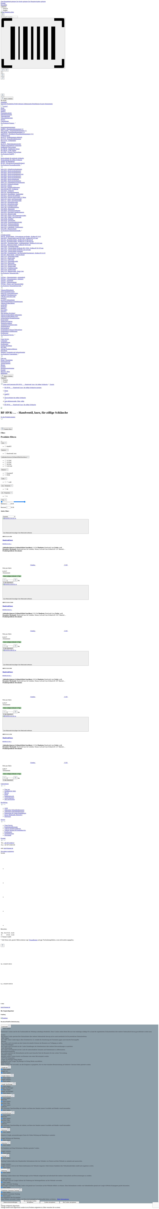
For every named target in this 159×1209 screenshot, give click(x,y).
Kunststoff (10, 473)
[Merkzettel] (14, 93)
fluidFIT (9, 446)
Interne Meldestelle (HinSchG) (13, 815)
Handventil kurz (8, 540)
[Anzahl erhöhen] (15, 580)
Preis (3, 500)
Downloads (7, 835)
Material (3, 469)
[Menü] (2, 14)
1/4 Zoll (9, 462)
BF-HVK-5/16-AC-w (7, 609)
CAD (66, 565)
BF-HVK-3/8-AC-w (7, 675)
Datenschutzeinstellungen (10, 1202)
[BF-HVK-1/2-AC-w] (9, 716)
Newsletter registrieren (7, 851)
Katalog (33, 565)
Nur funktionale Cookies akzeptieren (30, 1201)
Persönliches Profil (12, 104)
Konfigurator (8, 832)
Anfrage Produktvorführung (12, 828)
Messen (6, 793)
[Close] (1, 1204)
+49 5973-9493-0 (9, 843)
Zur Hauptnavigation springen (37, 1)
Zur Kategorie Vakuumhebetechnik (11, 286)
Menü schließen (8, 98)
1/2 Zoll (9, 460)
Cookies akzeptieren (49, 1202)
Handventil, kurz (11, 453)
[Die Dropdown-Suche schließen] (6, 70)
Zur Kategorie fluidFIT (8, 154)
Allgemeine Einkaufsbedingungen (14, 811)
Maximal (7, 507)
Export (42, 104)
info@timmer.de (8, 848)
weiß (9, 482)
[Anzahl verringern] (4, 580)
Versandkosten (33, 940)
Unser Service (8, 825)
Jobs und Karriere (9, 799)
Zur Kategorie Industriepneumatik (11, 230)
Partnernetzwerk (9, 796)
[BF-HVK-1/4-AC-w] (9, 518)
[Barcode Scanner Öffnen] (33, 43)
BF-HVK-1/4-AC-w (7, 543)
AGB (6, 808)
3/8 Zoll (9, 464)
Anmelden (4, 102)
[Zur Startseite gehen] (7, 12)
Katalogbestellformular (11, 827)
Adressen (21, 104)
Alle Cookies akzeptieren (69, 1202)
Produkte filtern (8, 429)
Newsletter (4, 5)
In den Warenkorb (8, 582)
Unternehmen (5, 784)
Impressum (7, 816)
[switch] (1, 1028)
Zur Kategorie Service (7, 335)
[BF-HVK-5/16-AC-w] (10, 584)
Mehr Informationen (63, 1199)
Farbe (3, 478)
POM (8, 475)
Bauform (3, 450)
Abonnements (48, 104)
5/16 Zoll (9, 466)
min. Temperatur (5, 493)
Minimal (7, 504)
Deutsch (5, 8)
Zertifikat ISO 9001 (10, 791)
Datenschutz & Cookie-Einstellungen (15, 813)
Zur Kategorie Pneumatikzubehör (11, 165)
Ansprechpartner (9, 798)
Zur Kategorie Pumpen (7, 123)
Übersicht (4, 104)
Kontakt (3, 3)
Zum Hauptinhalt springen (8, 1)
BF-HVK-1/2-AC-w (7, 741)
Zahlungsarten (28, 104)
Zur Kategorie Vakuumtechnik (10, 273)
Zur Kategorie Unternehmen (9, 354)
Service (3, 819)
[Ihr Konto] (2, 95)
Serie (3, 443)
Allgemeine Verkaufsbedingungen (14, 810)
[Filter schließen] (1, 441)
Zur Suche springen (22, 1)
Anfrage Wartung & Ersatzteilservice (15, 830)
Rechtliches (4, 802)
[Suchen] (2, 70)
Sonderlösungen (9, 833)
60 (7, 489)
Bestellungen (36, 104)
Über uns (7, 789)
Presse (6, 794)
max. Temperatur (6, 485)
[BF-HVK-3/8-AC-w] (9, 650)
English (5, 10)
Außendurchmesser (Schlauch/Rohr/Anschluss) (14, 457)
